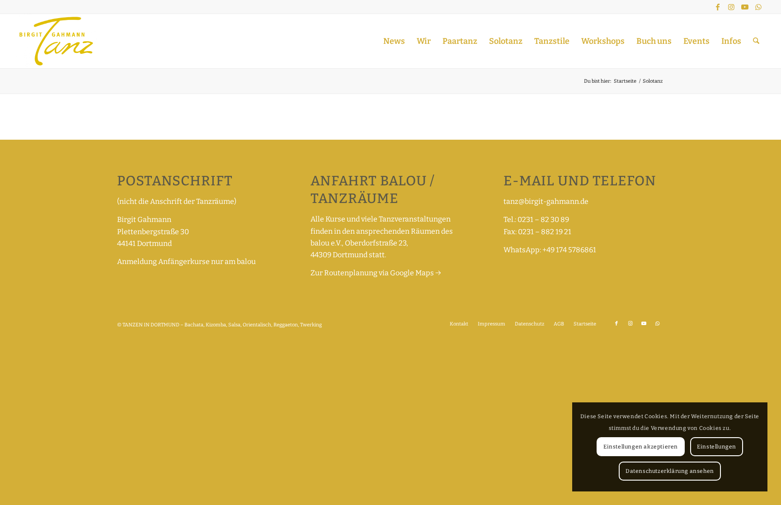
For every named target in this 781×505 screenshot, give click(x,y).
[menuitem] (394, 41)
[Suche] (756, 41)
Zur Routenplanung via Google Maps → (376, 273)
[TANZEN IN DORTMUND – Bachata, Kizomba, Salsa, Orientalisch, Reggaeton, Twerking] (56, 41)
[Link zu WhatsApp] (758, 7)
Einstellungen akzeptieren (640, 447)
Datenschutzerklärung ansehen (670, 471)
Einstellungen (716, 447)
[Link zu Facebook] (718, 7)
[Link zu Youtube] (745, 7)
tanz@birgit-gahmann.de (545, 201)
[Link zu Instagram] (731, 7)
